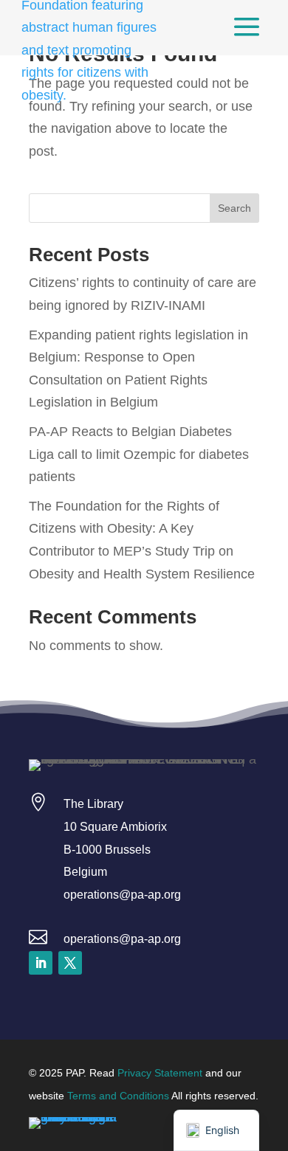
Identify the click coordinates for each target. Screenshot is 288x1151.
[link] (247, 27)
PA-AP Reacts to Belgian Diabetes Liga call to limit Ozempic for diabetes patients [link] (139, 454)
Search (234, 208)
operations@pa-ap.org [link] (122, 939)
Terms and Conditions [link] (118, 1096)
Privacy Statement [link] (159, 1073)
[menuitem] (247, 27)
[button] (40, 963)
